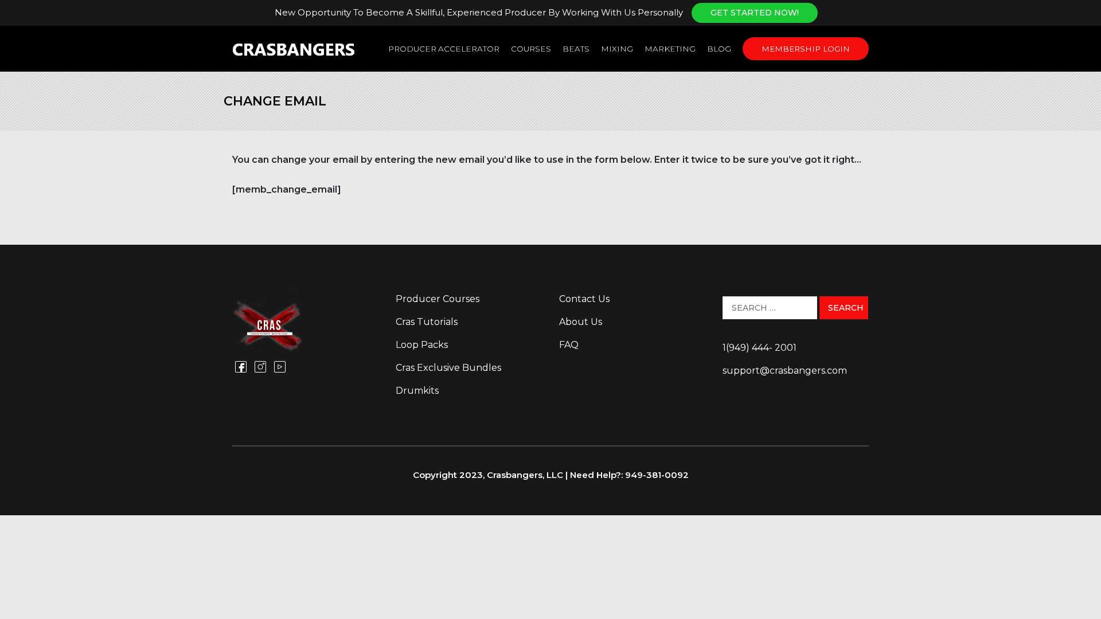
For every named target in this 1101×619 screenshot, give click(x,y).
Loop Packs (422, 344)
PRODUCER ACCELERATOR (443, 48)
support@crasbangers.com (785, 370)
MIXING (617, 48)
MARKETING (670, 48)
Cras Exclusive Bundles (448, 367)
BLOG (719, 48)
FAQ (569, 344)
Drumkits (417, 390)
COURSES (531, 48)
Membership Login (806, 48)
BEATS (576, 48)
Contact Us (584, 298)
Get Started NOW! (754, 12)
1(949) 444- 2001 (760, 347)
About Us (580, 321)
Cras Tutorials (427, 321)
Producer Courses (437, 298)
